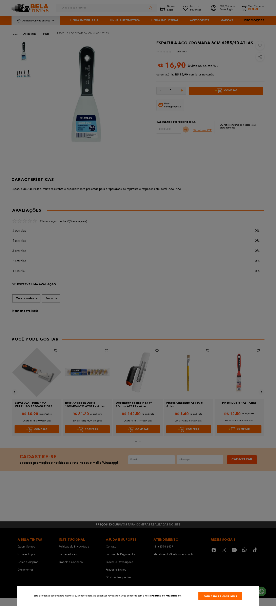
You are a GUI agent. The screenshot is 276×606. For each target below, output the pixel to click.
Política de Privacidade (166, 596)
